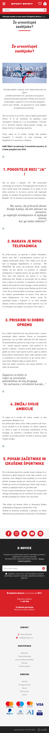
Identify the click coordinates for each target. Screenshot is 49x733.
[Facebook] (9, 534)
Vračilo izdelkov (24, 666)
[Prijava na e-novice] (44, 568)
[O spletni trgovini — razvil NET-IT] (42, 729)
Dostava (24, 663)
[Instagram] (16, 534)
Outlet (24, 694)
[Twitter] (24, 534)
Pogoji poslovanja (24, 656)
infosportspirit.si (26, 638)
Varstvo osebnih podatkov (24, 659)
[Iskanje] (45, 10)
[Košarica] (44, 3)
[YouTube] (32, 534)
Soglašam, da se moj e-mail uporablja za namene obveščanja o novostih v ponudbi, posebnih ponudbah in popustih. (24, 575)
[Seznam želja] (40, 4)
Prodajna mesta (24, 685)
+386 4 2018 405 (26, 634)
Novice (24, 688)
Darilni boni (24, 691)
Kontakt (24, 681)
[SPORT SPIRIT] (22, 4)
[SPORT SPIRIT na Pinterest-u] (40, 534)
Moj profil (24, 653)
